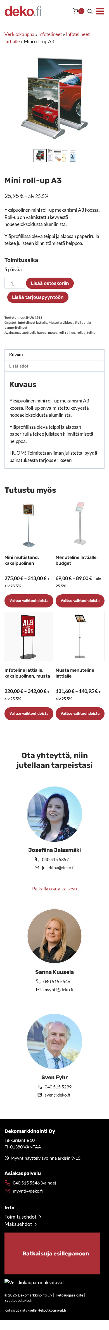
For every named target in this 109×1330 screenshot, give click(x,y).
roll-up (70, 332)
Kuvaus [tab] (16, 354)
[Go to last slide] (37, 155)
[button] (54, 155)
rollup (81, 332)
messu (52, 332)
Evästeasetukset (18, 1300)
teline (91, 332)
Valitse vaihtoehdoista (29, 601)
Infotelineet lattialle (32, 322)
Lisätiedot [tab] (19, 365)
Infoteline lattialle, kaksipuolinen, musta (27, 673)
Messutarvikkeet (61, 322)
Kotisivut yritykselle (35, 1310)
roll (61, 332)
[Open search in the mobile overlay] (90, 11)
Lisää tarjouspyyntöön (38, 297)
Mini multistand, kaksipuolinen (21, 560)
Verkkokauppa (19, 34)
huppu (42, 332)
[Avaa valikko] (100, 11)
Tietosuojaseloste (69, 1295)
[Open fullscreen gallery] (99, 142)
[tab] (50, 141)
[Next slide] (71, 155)
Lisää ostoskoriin (50, 283)
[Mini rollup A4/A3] (54, 98)
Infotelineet (50, 34)
